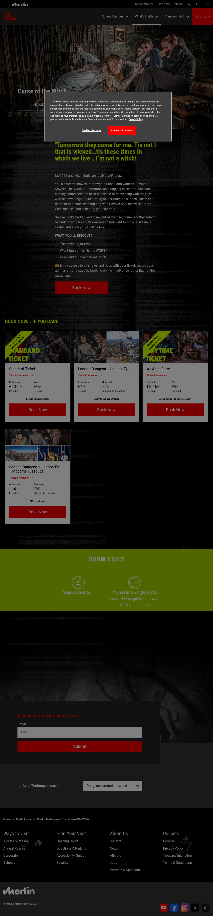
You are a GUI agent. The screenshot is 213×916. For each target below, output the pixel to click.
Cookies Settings (91, 130)
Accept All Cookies (122, 130)
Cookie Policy (136, 119)
